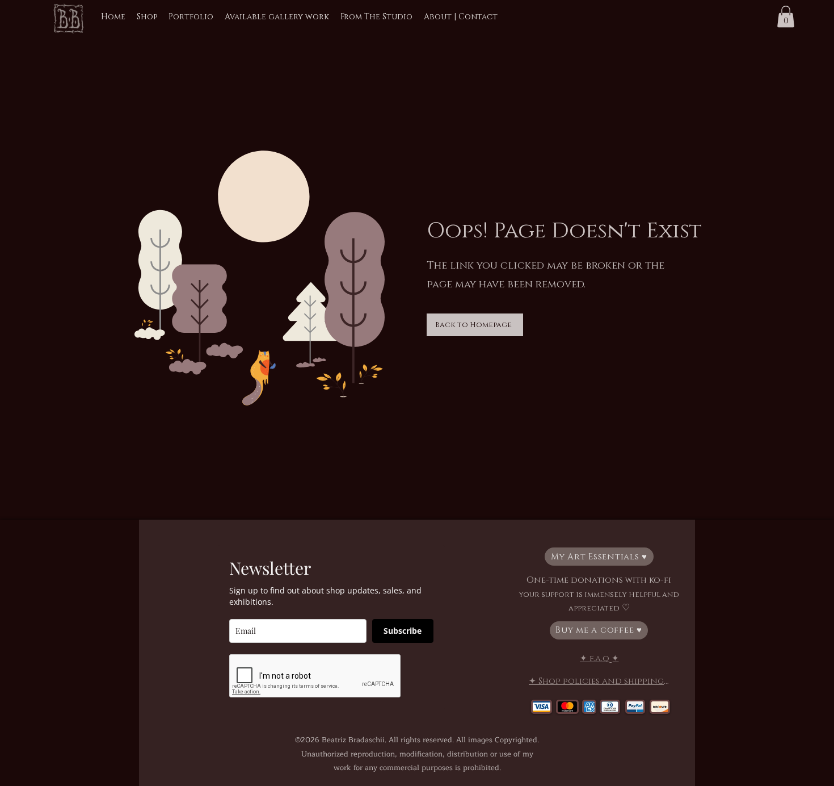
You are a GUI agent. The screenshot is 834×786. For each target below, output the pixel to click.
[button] (786, 16)
